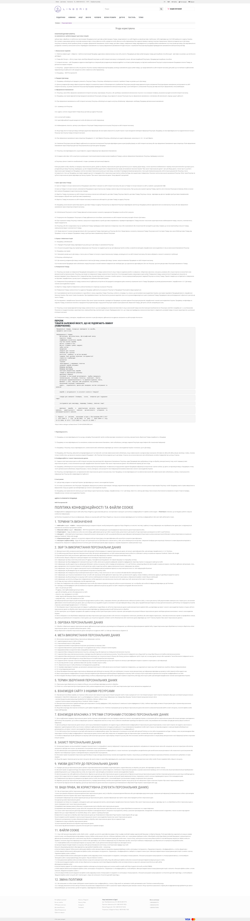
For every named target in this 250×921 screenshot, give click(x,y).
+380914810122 (80, 2)
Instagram (81, 905)
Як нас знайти (59, 902)
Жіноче (88, 17)
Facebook (81, 907)
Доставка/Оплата (60, 907)
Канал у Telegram (83, 900)
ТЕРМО (141, 17)
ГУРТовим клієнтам (60, 905)
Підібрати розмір (95, 2)
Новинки (71, 17)
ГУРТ (87, 2)
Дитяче (122, 17)
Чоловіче (97, 17)
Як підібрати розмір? (60, 900)
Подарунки (60, 17)
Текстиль (131, 17)
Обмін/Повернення (60, 910)
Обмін (57, 2)
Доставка (63, 2)
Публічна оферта (59, 912)
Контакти (70, 2)
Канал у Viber (82, 902)
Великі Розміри (110, 17)
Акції (80, 17)
